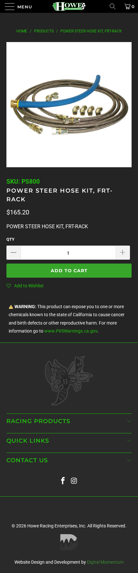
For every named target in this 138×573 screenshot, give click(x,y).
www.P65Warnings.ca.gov (70, 331)
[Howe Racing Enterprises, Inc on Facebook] (63, 481)
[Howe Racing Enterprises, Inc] (69, 6)
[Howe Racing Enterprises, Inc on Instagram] (74, 481)
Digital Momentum (105, 562)
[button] (25, 286)
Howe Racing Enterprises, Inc (56, 525)
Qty (10, 239)
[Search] (115, 6)
